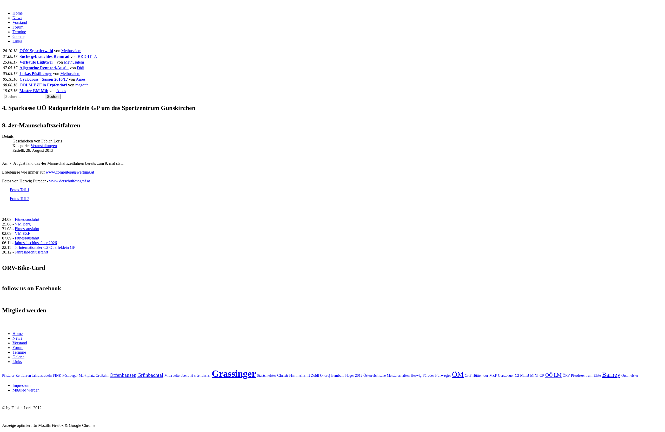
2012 (358, 375)
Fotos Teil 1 (19, 190)
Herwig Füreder (422, 375)
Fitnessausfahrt (27, 219)
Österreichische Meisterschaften (386, 375)
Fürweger (443, 375)
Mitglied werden (25, 390)
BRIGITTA (87, 56)
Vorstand (19, 22)
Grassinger (234, 373)
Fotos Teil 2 (19, 198)
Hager (349, 375)
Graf (468, 375)
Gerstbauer (506, 375)
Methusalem (71, 51)
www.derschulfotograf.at (69, 181)
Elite (597, 375)
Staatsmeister (266, 375)
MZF (493, 375)
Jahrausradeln (42, 375)
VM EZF (22, 233)
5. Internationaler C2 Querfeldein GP (45, 247)
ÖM (458, 374)
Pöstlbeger (70, 375)
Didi (80, 68)
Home (17, 13)
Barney (611, 374)
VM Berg (23, 224)
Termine (19, 32)
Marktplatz (87, 375)
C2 (517, 375)
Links (17, 41)
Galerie (18, 36)
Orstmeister (629, 375)
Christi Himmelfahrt (293, 375)
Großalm (102, 375)
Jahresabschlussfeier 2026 (36, 243)
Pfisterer (8, 375)
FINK (57, 375)
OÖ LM (553, 375)
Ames (80, 79)
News (17, 18)
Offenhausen (123, 375)
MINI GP (537, 375)
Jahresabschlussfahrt (31, 252)
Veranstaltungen (44, 145)
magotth (82, 85)
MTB (524, 375)
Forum (17, 27)
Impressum (21, 385)
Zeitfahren (23, 375)
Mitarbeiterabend (176, 375)
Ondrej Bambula (332, 375)
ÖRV (566, 375)
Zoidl (315, 375)
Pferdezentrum (582, 375)
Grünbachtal (150, 375)
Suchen (52, 97)
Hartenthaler (200, 375)
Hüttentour (480, 375)
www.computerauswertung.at (70, 172)
